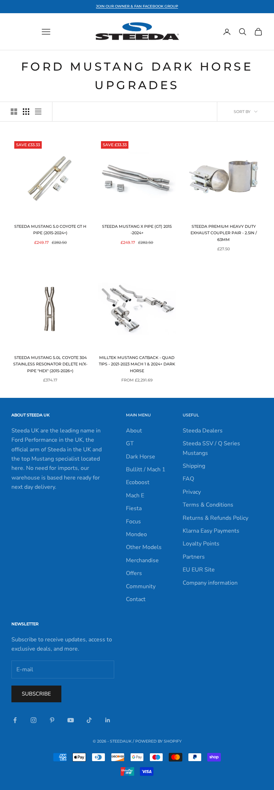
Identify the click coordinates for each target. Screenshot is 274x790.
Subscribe (36, 693)
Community (141, 586)
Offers (134, 573)
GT (130, 443)
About (134, 431)
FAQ (188, 479)
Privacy (192, 492)
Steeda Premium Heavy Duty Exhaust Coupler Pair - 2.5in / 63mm (224, 233)
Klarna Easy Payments (211, 531)
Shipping (194, 466)
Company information (210, 583)
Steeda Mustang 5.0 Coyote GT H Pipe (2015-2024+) (50, 229)
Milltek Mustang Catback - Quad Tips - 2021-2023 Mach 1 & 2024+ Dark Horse (137, 364)
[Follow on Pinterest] (52, 720)
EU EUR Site (199, 570)
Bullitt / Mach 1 (146, 469)
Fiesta (134, 508)
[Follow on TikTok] (89, 720)
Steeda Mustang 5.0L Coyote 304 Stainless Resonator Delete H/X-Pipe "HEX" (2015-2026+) (50, 364)
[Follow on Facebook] (15, 720)
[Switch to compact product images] (38, 111)
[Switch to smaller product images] (26, 111)
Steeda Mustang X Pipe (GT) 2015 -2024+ (137, 229)
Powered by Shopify (158, 741)
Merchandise (142, 560)
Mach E (135, 495)
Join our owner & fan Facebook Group (137, 6)
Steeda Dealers (203, 431)
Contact (136, 599)
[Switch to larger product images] (14, 111)
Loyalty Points (201, 544)
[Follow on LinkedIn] (107, 720)
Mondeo (136, 534)
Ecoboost (137, 482)
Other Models (144, 547)
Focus (133, 521)
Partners (194, 557)
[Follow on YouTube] (70, 720)
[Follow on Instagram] (33, 720)
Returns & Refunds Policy (215, 518)
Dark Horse (140, 457)
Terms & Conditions (208, 505)
